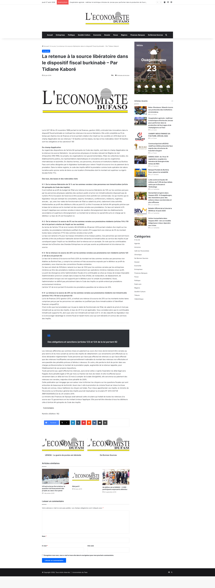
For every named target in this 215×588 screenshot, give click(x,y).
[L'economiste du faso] (107, 17)
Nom (44, 536)
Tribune (137, 295)
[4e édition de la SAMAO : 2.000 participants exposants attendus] (115, 477)
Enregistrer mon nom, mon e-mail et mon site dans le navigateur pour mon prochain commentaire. (79, 555)
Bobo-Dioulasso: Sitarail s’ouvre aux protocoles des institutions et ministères (160, 109)
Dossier (107, 35)
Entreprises (60, 35)
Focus (115, 35)
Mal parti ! (76, 486)
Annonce (137, 247)
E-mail (45, 546)
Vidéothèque (138, 299)
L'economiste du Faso (79, 572)
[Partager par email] (100, 422)
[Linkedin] (73, 422)
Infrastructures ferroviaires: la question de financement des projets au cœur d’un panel (53, 488)
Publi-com (137, 284)
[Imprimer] (105, 422)
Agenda (137, 243)
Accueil (50, 35)
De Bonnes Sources (155, 35)
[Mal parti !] (85, 476)
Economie (97, 35)
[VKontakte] (94, 422)
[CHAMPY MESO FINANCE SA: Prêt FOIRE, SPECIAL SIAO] (140, 136)
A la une (53, 46)
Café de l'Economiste (141, 251)
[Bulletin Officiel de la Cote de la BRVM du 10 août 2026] (140, 211)
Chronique (138, 254)
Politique (71, 35)
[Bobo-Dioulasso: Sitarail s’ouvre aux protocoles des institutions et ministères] (140, 110)
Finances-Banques (137, 35)
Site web (90, 546)
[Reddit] (89, 422)
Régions (124, 35)
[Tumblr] (78, 422)
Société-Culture (84, 35)
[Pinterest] (83, 422)
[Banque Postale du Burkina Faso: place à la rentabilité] (140, 173)
